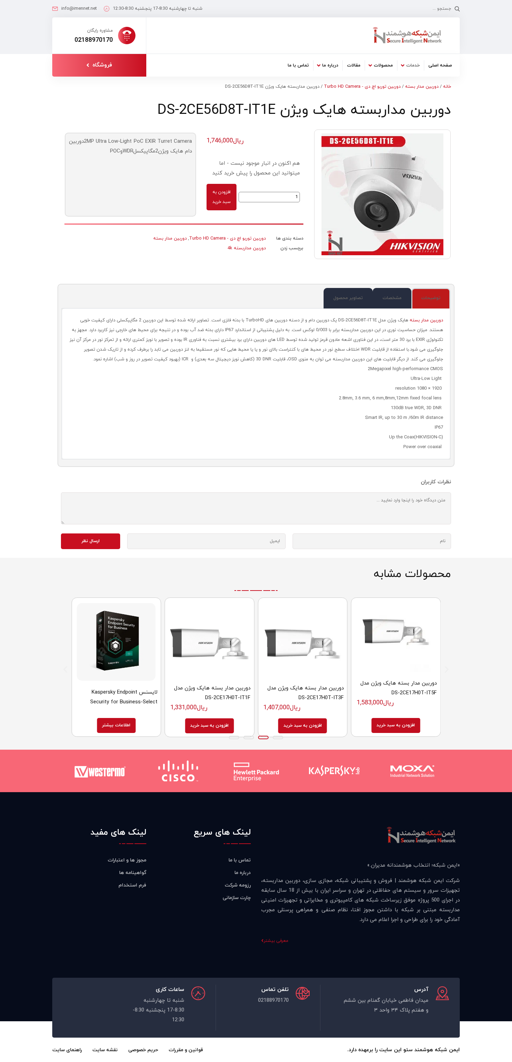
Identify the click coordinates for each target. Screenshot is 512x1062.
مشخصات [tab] (392, 298)
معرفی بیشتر (276, 941)
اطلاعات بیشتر (116, 725)
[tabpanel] (256, 384)
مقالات (353, 65)
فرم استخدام (132, 885)
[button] (65, 669)
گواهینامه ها (132, 872)
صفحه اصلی (440, 65)
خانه (447, 87)
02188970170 (94, 40)
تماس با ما (298, 65)
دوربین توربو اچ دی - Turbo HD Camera (362, 87)
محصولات (383, 65)
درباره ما (330, 65)
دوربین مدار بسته (422, 87)
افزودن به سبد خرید (221, 197)
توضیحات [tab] (431, 298)
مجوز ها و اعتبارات (127, 860)
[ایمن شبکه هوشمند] (407, 35)
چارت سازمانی (237, 898)
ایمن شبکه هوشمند (437, 1050)
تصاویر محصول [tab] (348, 298)
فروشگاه (102, 65)
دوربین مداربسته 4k (246, 248)
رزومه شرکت (238, 885)
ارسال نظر (91, 541)
